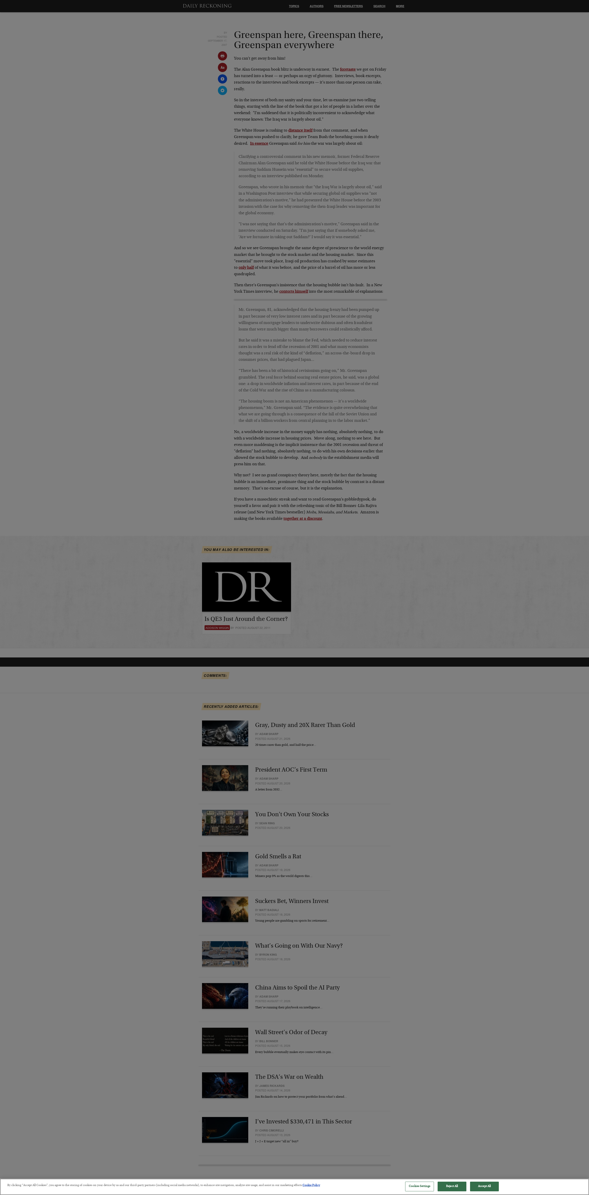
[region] (294, 1187)
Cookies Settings (419, 1186)
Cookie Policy (311, 1185)
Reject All (452, 1186)
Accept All (484, 1186)
